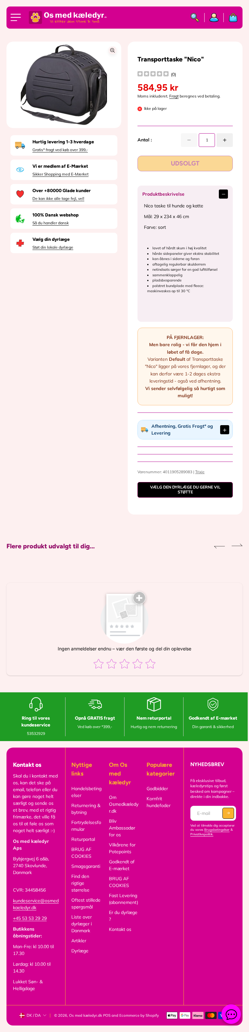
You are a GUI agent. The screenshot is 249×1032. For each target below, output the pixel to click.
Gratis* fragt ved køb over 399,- (60, 149)
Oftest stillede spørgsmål (85, 903)
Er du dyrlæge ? (122, 915)
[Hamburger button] (16, 17)
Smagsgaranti (84, 866)
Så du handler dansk (50, 222)
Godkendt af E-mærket (120, 865)
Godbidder (155, 788)
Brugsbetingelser (214, 830)
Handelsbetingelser (85, 792)
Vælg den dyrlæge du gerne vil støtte (183, 489)
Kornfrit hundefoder (157, 802)
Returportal (82, 839)
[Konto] (214, 17)
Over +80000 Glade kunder (61, 190)
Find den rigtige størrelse (79, 883)
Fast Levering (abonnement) (122, 899)
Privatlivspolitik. (199, 834)
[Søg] (195, 17)
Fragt (174, 96)
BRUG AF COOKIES (80, 852)
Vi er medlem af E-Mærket (60, 166)
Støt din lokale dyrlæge (52, 247)
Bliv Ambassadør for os (121, 828)
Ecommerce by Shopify (139, 1015)
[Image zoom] (112, 50)
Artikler (77, 941)
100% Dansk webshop (55, 215)
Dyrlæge (79, 951)
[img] (153, 74)
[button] (216, 546)
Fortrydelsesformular (85, 825)
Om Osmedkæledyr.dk (122, 804)
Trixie (198, 471)
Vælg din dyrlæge (51, 239)
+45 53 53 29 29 (30, 918)
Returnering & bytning (84, 809)
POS (107, 1015)
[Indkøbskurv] (231, 17)
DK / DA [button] (34, 1015)
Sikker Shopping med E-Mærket (60, 174)
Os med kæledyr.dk (85, 1015)
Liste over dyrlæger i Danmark (80, 924)
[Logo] (68, 17)
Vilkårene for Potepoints (121, 848)
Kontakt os (119, 929)
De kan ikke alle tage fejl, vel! (58, 198)
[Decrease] (189, 140)
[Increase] (225, 140)
